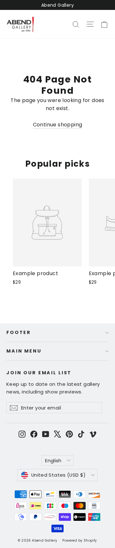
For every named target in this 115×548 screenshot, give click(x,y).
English (53, 460)
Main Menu (24, 351)
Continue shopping (57, 124)
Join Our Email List (39, 372)
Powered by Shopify (79, 540)
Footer (18, 332)
